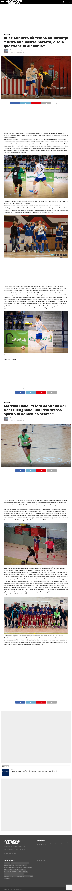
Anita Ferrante (16, 50)
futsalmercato (19, 876)
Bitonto (19, 867)
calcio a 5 (18, 865)
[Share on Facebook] (15, 103)
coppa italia (29, 876)
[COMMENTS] (57, 103)
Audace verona (27, 867)
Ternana (6, 878)
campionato (19, 874)
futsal (13, 863)
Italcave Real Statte (10, 871)
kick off (25, 871)
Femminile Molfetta (19, 869)
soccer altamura (9, 874)
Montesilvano (8, 869)
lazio (19, 871)
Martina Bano (25, 698)
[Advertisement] (36, 16)
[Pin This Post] (36, 103)
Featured (27, 388)
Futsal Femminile (9, 865)
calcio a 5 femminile (22, 863)
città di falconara (9, 867)
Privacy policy (41, 860)
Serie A (24, 865)
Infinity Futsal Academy (38, 388)
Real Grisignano (35, 698)
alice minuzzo (18, 388)
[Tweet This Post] (25, 103)
